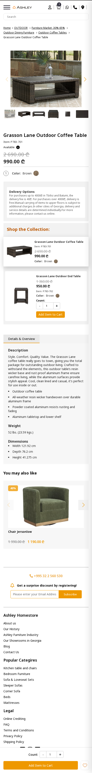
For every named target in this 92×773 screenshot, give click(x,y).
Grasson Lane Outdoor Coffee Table (58, 242)
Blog (6, 646)
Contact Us (11, 652)
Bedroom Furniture (16, 674)
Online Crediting (14, 719)
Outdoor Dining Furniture (18, 32)
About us (9, 623)
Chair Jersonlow (20, 532)
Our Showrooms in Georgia (22, 640)
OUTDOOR (21, 28)
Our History (11, 629)
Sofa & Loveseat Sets (18, 680)
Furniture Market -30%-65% (48, 28)
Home (7, 28)
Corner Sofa (11, 691)
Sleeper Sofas (12, 685)
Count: (33, 755)
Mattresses (11, 703)
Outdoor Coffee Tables (52, 32)
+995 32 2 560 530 (47, 576)
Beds (6, 697)
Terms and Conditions (18, 730)
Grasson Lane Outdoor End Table (58, 276)
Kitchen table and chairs (20, 668)
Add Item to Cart (41, 765)
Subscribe (70, 594)
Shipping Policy (13, 742)
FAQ (6, 724)
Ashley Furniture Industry (20, 635)
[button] (85, 79)
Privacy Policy (12, 736)
